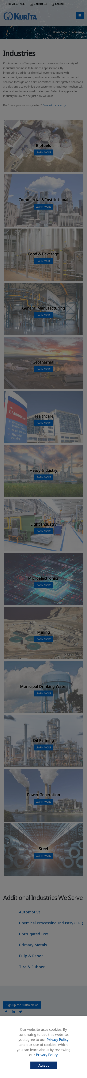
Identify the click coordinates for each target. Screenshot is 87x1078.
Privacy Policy (57, 1039)
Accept (43, 1065)
